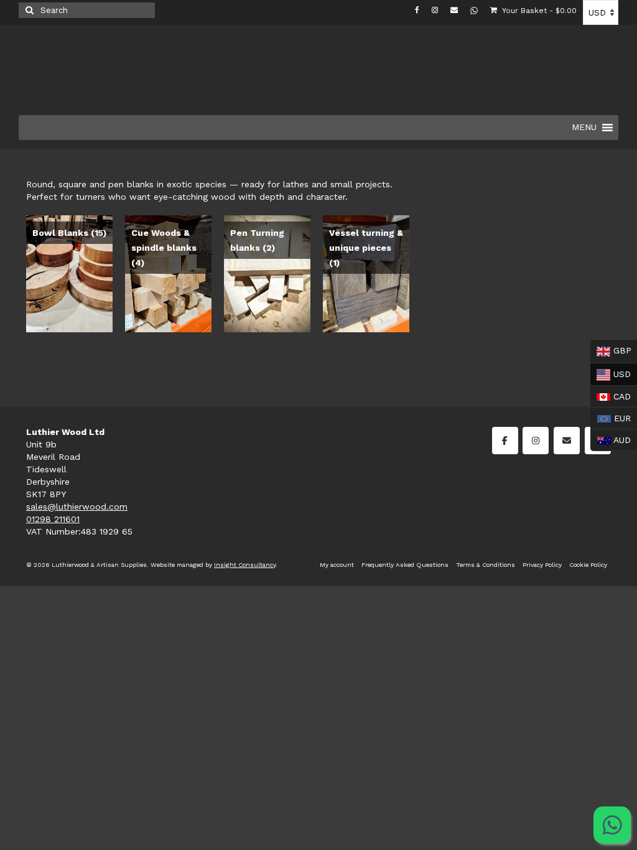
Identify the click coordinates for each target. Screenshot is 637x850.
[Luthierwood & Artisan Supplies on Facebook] (505, 440)
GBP (610, 350)
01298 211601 (53, 519)
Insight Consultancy (245, 564)
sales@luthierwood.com (77, 506)
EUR (610, 417)
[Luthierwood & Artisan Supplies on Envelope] (567, 440)
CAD (610, 395)
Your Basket (538, 10)
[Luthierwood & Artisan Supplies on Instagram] (536, 440)
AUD (610, 438)
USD (610, 373)
